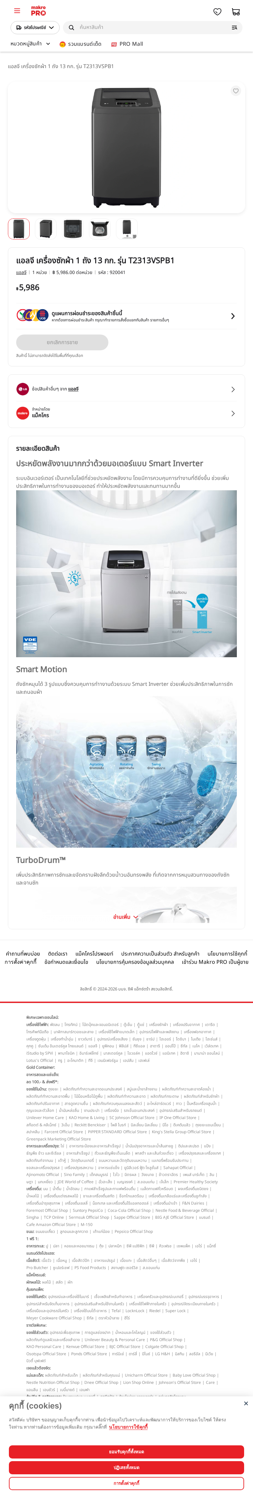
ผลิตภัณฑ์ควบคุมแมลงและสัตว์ (117, 1104)
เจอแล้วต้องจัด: (38, 1368)
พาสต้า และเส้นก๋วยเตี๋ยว (154, 1153)
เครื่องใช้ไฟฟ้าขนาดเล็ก (116, 1032)
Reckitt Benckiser (90, 1125)
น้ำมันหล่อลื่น (69, 1110)
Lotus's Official (39, 1060)
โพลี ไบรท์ (118, 1125)
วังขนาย (147, 1175)
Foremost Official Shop (47, 1210)
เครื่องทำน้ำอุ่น (62, 1039)
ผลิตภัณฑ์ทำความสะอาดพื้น (48, 1096)
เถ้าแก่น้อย (101, 1232)
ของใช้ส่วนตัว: (37, 1332)
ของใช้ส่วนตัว (160, 1332)
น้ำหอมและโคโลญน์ (130, 1332)
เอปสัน (128, 1060)
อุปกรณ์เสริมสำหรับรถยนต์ (180, 1110)
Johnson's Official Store (180, 1382)
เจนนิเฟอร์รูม (108, 1060)
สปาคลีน (33, 1132)
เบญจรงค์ (124, 1182)
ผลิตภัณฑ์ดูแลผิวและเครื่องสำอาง (53, 1340)
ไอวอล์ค (133, 1053)
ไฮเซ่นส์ (211, 1039)
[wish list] (217, 11)
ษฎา (29, 1182)
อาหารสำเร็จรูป (78, 1153)
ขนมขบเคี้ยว (45, 1232)
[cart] (235, 11)
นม (45, 1189)
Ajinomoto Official (42, 1175)
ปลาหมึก (115, 1246)
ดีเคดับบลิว (181, 1125)
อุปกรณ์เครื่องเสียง (112, 1039)
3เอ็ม (65, 1125)
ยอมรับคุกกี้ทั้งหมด (126, 1451)
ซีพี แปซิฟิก (135, 1246)
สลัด (59, 1282)
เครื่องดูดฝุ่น (36, 1039)
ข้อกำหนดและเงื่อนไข (66, 962)
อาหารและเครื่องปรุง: (42, 1146)
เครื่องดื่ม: (34, 1189)
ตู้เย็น (128, 1025)
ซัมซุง (136, 1039)
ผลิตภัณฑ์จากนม (39, 1160)
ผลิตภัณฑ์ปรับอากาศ (43, 1104)
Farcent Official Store (63, 1132)
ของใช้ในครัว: (36, 1297)
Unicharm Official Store (146, 1375)
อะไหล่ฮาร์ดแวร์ (159, 1104)
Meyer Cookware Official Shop (54, 1318)
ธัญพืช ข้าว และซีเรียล (43, 1153)
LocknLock (135, 1311)
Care (210, 1382)
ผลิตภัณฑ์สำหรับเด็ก (61, 1375)
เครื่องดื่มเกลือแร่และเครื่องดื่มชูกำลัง (178, 1196)
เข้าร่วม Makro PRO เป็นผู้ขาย (215, 962)
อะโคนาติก (75, 1060)
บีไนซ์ (146, 1354)
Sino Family (74, 1175)
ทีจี (90, 1060)
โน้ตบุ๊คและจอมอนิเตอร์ (100, 1025)
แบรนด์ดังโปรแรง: (40, 1253)
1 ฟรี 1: (32, 1239)
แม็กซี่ (211, 1246)
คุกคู (29, 1046)
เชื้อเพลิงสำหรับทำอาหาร (113, 1297)
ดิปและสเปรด (188, 1146)
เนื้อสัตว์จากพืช (173, 1260)
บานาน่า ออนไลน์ (207, 1053)
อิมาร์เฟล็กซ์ (88, 1053)
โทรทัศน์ (71, 1025)
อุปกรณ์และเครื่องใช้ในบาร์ (68, 1297)
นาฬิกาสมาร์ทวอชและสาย (74, 1032)
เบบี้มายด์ (67, 1390)
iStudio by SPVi (39, 1053)
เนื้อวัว (46, 1260)
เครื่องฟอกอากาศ (197, 1032)
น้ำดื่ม (57, 1189)
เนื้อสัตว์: (33, 1260)
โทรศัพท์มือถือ (37, 1032)
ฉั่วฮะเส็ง (105, 1182)
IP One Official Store (177, 1118)
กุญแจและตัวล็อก (40, 1110)
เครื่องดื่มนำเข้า (165, 1203)
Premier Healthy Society (196, 1182)
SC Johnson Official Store (132, 1118)
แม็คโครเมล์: (36, 1275)
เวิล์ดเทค (211, 1046)
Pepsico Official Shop (134, 1232)
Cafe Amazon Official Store (51, 1225)
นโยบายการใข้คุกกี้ (128, 1427)
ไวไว (116, 1175)
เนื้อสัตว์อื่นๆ (146, 1260)
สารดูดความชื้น (76, 1104)
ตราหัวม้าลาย (108, 1318)
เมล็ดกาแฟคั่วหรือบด (156, 1189)
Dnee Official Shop (101, 1382)
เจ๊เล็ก (164, 1182)
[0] (17, 11)
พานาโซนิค (66, 1053)
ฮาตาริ (155, 1046)
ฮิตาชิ (184, 1053)
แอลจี (21, 272)
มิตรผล (130, 1175)
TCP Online (54, 1217)
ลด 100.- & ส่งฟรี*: (42, 1082)
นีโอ (165, 1125)
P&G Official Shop (166, 1340)
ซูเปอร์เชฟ (61, 1268)
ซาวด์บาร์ (85, 1039)
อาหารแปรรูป (104, 1260)
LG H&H (162, 1354)
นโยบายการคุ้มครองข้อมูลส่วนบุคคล (135, 962)
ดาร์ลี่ (133, 1354)
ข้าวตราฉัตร (168, 1175)
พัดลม (55, 1025)
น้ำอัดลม (72, 1189)
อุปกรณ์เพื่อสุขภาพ (65, 1332)
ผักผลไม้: (33, 1282)
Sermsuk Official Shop (89, 1217)
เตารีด (210, 1025)
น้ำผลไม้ (32, 1196)
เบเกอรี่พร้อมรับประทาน (170, 1160)
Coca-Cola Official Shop (129, 1210)
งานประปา (91, 1110)
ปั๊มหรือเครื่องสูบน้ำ (201, 1104)
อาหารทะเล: (35, 1246)
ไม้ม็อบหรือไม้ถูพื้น (88, 1096)
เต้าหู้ (62, 1160)
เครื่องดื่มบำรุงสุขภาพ (43, 1203)
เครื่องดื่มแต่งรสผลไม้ (61, 1196)
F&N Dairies (193, 1203)
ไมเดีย (196, 1039)
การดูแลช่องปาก (97, 1332)
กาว (179, 1104)
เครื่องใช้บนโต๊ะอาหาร (90, 1311)
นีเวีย (209, 1354)
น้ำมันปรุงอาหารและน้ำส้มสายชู (149, 1146)
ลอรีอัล (194, 1354)
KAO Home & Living (86, 1118)
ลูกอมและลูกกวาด (74, 1232)
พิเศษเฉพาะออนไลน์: (42, 1017)
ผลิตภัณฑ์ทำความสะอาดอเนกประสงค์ (92, 1089)
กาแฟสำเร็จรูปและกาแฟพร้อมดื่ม (109, 1189)
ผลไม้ (46, 1282)
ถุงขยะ (53, 1089)
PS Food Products (90, 1268)
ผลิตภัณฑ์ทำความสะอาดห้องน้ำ (186, 1089)
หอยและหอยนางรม (79, 1246)
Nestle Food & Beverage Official (184, 1210)
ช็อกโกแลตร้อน (131, 1196)
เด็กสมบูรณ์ (99, 1175)
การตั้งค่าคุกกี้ (21, 962)
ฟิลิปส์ (123, 1046)
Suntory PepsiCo (88, 1210)
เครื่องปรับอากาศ (186, 1025)
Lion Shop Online (138, 1382)
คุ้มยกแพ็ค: (35, 1289)
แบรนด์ (204, 1217)
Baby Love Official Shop (194, 1375)
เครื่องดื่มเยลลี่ (76, 1203)
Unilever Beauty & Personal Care (115, 1340)
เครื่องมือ (111, 1110)
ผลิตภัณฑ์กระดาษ (165, 1096)
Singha (32, 1217)
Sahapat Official (177, 1168)
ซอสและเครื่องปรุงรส (43, 1168)
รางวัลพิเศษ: (36, 1325)
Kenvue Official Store (85, 1347)
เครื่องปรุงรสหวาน (79, 1168)
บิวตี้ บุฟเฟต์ (36, 1361)
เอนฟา (84, 1390)
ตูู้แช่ (140, 1025)
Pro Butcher (37, 1268)
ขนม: (30, 1232)
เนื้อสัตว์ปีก (80, 1260)
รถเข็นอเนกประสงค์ (139, 1110)
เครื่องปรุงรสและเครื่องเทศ (200, 1153)
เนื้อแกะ (126, 1260)
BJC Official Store (124, 1347)
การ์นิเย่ (118, 1354)
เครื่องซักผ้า (158, 1025)
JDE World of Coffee (76, 1182)
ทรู (60, 1060)
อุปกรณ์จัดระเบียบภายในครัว (193, 1304)
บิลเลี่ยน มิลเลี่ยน (144, 1125)
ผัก (70, 1282)
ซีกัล (184, 1046)
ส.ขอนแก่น (146, 1182)
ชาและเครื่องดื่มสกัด (98, 1196)
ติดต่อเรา (58, 954)
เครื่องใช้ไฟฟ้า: (37, 1025)
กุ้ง (101, 1246)
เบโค (196, 1046)
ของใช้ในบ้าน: (36, 1089)
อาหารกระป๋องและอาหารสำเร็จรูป (95, 1146)
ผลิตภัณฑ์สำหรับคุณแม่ (101, 1375)
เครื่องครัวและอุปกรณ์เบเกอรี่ (160, 1297)
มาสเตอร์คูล (113, 1053)
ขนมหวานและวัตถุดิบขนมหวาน (123, 1160)
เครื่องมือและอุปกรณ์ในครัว (47, 1311)
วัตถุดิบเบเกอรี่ (82, 1160)
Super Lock (175, 1311)
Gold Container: (40, 1067)
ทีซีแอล (139, 1046)
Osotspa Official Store (46, 1354)
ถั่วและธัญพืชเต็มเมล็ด (112, 1153)
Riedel (154, 1311)
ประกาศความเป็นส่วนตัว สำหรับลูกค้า (160, 954)
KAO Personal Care (43, 1347)
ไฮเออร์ (165, 1039)
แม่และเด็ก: (35, 1375)
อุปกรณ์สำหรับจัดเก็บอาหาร (48, 1304)
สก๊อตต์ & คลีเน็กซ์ (41, 1125)
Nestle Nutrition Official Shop (52, 1382)
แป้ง (207, 1146)
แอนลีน (32, 1390)
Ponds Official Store (89, 1354)
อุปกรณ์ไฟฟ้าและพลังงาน (159, 1032)
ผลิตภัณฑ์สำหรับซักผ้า (201, 1096)
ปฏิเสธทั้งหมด (127, 1467)
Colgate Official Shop (164, 1347)
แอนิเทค (168, 1053)
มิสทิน (179, 1354)
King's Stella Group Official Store (181, 1132)
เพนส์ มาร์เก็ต (194, 1175)
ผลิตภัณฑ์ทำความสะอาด (126, 1096)
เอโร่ (198, 1246)
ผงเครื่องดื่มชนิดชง (193, 1189)
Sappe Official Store (132, 1217)
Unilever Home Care (45, 1118)
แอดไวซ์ (151, 1053)
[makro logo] (38, 11)
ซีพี (151, 1246)
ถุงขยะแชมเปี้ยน (208, 1125)
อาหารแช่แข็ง (108, 1168)
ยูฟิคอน (108, 1046)
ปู (47, 1246)
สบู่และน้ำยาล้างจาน (142, 1089)
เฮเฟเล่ (144, 1060)
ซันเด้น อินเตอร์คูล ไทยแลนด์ (60, 1046)
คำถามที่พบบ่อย (23, 954)
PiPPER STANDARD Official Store (117, 1132)
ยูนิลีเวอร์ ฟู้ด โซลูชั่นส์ (141, 1168)
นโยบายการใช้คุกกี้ (227, 954)
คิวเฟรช (165, 1246)
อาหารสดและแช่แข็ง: (42, 1075)
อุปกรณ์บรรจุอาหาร (203, 1297)
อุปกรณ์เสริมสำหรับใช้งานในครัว (99, 1304)
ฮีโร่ (127, 1318)
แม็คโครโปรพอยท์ (94, 954)
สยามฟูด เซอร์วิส (124, 1268)
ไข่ (62, 1146)
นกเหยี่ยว (45, 1182)
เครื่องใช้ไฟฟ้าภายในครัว (147, 1304)
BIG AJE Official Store (174, 1217)
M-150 (87, 1225)
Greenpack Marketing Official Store (58, 1139)
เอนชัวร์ (49, 1390)
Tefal (116, 1311)
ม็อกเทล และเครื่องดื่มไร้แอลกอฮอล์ (121, 1203)
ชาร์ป (150, 1039)
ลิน (212, 1175)
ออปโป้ (170, 1046)
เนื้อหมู (61, 1260)
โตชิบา (181, 1039)
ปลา (56, 1246)
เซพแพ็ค (183, 1246)
